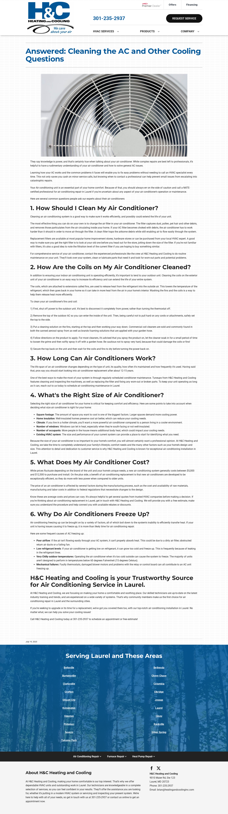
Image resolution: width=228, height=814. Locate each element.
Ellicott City (69, 699)
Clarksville (69, 683)
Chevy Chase (159, 675)
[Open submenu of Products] (160, 31)
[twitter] (159, 768)
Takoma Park (69, 740)
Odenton (69, 716)
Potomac (69, 724)
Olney (159, 716)
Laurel (159, 708)
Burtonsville (69, 675)
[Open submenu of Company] (199, 31)
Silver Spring (159, 732)
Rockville (159, 724)
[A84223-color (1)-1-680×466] (50, 2)
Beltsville (69, 667)
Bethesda (159, 667)
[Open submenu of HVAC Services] (119, 31)
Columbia (159, 683)
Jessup (159, 699)
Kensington (69, 708)
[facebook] (152, 768)
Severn (69, 732)
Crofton (69, 691)
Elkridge (159, 691)
